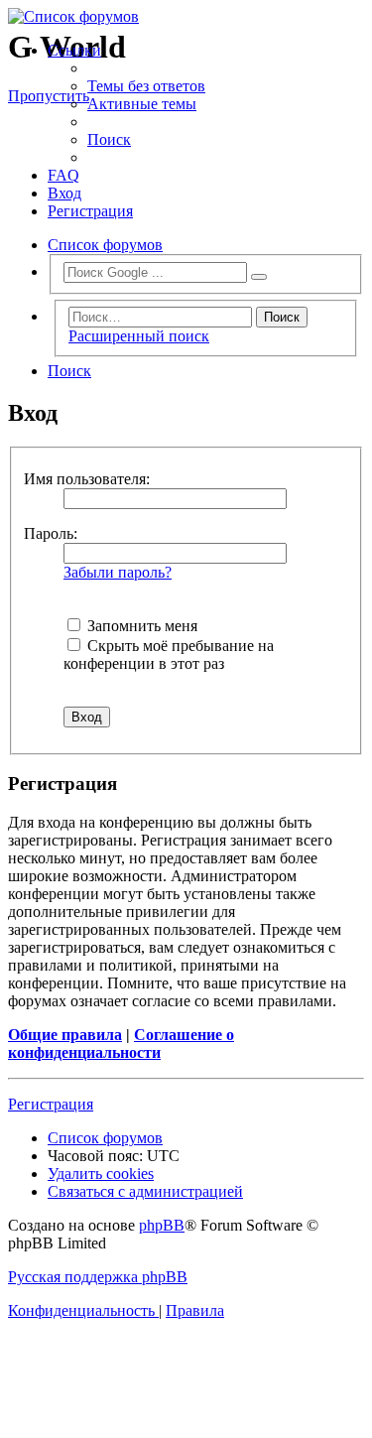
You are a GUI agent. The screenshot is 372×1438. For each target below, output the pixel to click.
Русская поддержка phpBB (97, 1276)
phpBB (162, 1225)
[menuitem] (146, 85)
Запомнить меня (140, 625)
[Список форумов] (186, 17)
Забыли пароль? (117, 572)
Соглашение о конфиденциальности (121, 1043)
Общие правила (65, 1034)
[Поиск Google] (259, 277)
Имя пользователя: (87, 478)
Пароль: (50, 533)
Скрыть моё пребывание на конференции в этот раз (168, 654)
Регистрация (50, 1104)
